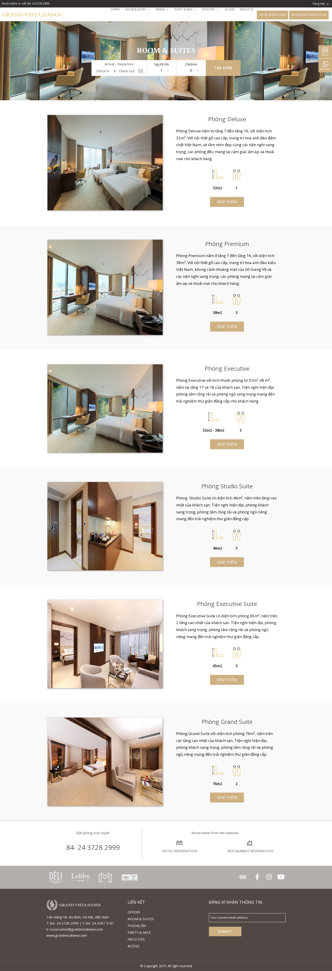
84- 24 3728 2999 (93, 847)
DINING (160, 9)
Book (325, 54)
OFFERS (115, 9)
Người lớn (161, 64)
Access (229, 9)
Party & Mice (183, 9)
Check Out (127, 71)
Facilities (136, 939)
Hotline (325, 69)
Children (191, 64)
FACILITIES (208, 9)
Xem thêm (227, 201)
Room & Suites (136, 9)
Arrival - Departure (119, 64)
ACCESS (133, 946)
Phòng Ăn (137, 925)
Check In (102, 71)
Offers (134, 912)
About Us (246, 9)
